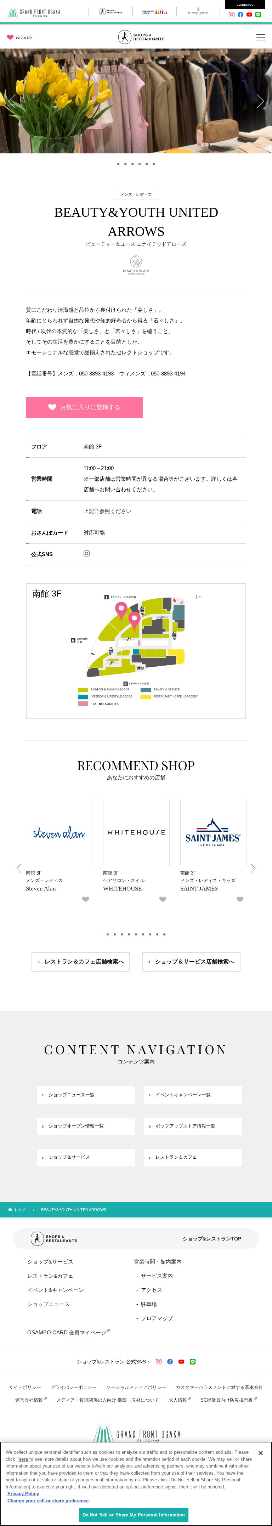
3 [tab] (132, 164)
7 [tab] (150, 934)
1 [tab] (118, 164)
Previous (12, 101)
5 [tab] (146, 164)
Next (260, 101)
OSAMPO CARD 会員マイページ (66, 1332)
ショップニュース (48, 1304)
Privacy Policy (23, 1493)
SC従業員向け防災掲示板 (226, 1400)
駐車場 (149, 1304)
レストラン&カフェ (50, 1276)
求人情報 (178, 1400)
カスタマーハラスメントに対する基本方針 (219, 1387)
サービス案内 (157, 1276)
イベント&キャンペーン (55, 1290)
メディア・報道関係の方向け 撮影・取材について (107, 1400)
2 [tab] (125, 164)
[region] (136, 1484)
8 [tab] (157, 934)
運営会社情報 (29, 1400)
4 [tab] (139, 164)
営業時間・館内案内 (158, 1262)
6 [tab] (154, 164)
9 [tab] (164, 934)
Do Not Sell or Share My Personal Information (134, 1514)
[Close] (260, 1453)
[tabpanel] (136, 101)
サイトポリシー (25, 1387)
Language (245, 4)
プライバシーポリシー (74, 1387)
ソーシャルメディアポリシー (136, 1387)
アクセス (151, 1290)
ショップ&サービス (50, 1262)
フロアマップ (157, 1318)
